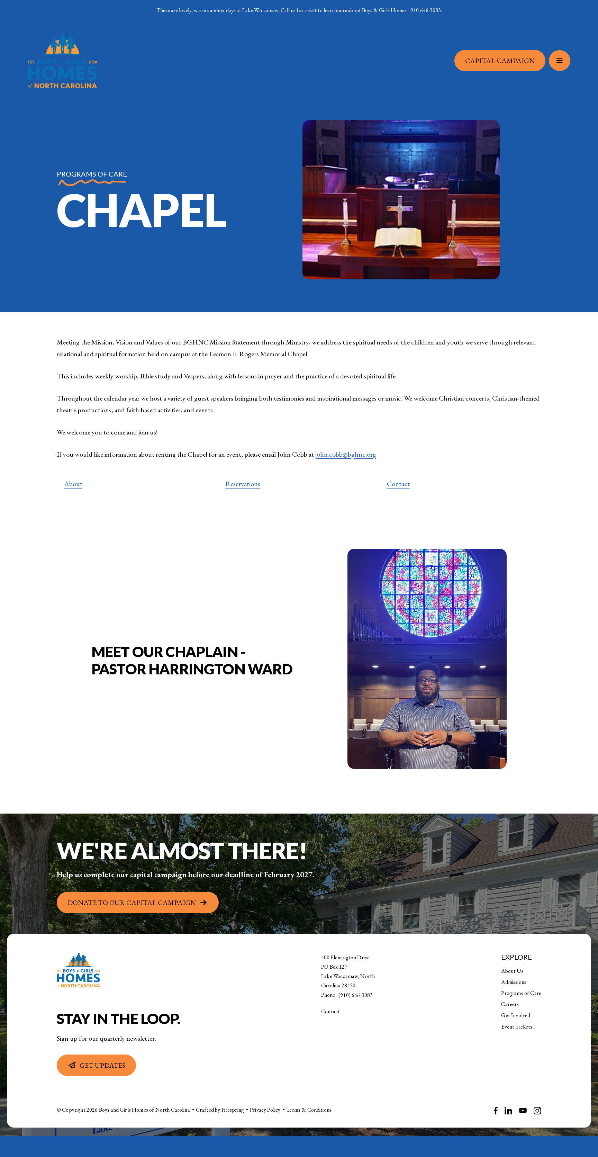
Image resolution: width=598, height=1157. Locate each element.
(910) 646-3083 (355, 995)
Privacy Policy (265, 1109)
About (73, 483)
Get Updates (102, 1065)
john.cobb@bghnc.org (345, 454)
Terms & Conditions (309, 1109)
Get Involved (515, 1015)
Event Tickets (516, 1026)
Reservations (242, 483)
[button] (559, 60)
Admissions (513, 982)
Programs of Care (521, 993)
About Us (512, 971)
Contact (398, 483)
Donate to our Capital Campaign (131, 902)
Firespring (232, 1109)
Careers (510, 1004)
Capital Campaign (500, 60)
